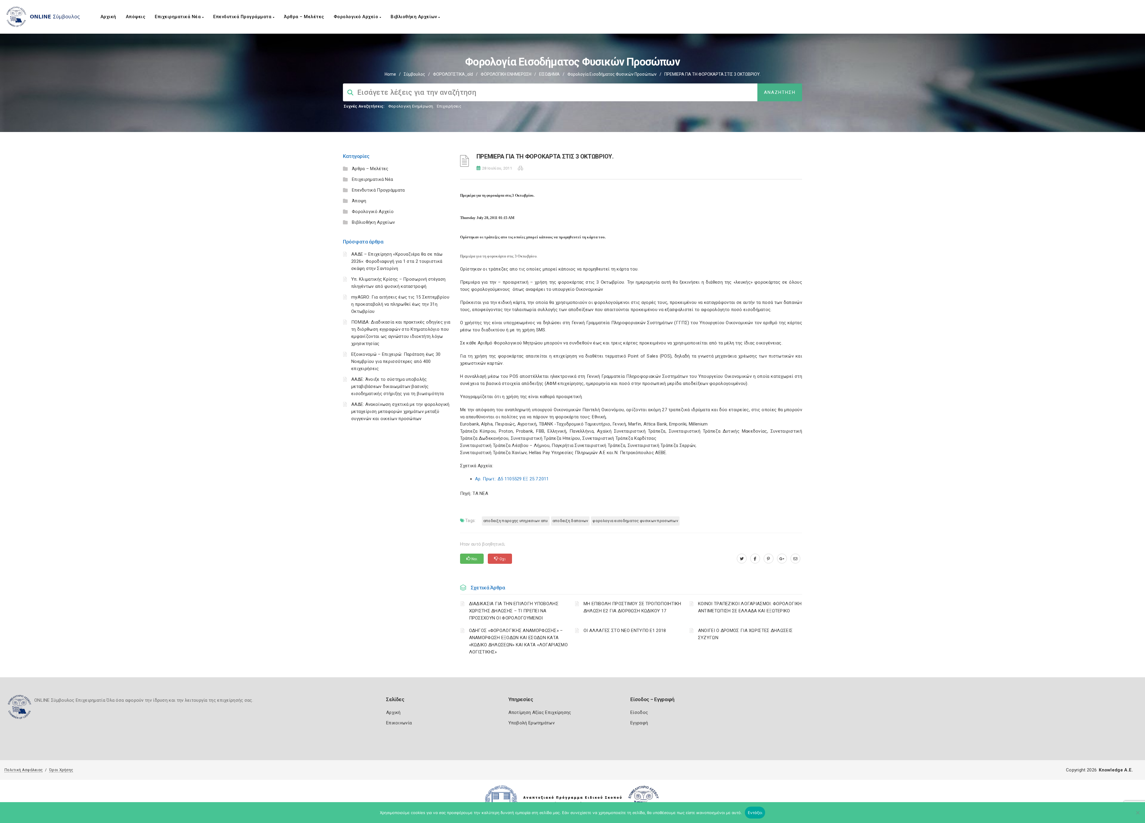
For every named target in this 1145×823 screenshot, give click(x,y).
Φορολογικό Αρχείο (357, 16)
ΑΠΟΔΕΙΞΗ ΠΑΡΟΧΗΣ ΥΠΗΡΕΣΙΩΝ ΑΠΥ (515, 520)
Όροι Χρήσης (61, 770)
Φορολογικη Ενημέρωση (410, 106)
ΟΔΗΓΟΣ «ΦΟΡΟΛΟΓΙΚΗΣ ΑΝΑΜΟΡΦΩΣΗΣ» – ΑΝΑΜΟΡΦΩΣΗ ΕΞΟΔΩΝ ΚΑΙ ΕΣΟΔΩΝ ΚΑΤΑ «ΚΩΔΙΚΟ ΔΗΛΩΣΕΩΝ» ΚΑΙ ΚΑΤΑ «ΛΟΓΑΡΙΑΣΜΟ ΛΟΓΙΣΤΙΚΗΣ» (518, 641)
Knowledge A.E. (1116, 770)
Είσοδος (639, 712)
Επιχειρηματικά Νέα (178, 16)
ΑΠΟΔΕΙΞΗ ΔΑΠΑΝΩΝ (570, 520)
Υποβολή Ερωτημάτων (531, 723)
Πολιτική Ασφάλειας (23, 770)
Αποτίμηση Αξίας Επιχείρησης (539, 712)
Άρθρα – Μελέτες (304, 16)
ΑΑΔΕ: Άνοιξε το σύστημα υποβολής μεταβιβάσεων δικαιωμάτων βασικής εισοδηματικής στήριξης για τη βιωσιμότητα (397, 386)
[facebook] (755, 558)
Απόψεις (136, 16)
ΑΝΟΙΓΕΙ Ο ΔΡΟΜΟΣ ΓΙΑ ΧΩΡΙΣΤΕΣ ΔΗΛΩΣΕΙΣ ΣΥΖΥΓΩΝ (745, 634)
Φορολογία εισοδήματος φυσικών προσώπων (612, 74)
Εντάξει (755, 812)
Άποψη (359, 201)
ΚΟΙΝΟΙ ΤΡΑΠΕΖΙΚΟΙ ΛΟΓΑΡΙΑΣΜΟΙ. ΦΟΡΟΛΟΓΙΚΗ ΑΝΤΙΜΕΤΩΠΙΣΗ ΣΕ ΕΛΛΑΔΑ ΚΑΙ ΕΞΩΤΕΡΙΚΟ (750, 607)
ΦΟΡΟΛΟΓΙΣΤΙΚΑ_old (453, 74)
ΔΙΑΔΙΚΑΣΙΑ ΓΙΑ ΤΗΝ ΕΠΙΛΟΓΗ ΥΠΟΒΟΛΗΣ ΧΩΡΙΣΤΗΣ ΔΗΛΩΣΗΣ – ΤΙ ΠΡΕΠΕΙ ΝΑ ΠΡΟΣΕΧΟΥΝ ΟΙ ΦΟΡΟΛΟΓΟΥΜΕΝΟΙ (514, 611)
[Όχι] (1138, 816)
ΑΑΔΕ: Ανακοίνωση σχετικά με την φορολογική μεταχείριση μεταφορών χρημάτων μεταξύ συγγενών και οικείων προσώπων (400, 411)
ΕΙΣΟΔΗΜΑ (549, 74)
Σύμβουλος (414, 74)
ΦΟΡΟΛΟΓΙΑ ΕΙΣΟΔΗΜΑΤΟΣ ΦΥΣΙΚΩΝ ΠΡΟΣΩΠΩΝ (635, 520)
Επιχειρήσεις (449, 106)
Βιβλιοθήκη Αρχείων (414, 16)
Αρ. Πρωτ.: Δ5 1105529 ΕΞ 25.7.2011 (512, 479)
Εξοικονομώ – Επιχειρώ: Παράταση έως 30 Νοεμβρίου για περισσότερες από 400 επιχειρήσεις (395, 361)
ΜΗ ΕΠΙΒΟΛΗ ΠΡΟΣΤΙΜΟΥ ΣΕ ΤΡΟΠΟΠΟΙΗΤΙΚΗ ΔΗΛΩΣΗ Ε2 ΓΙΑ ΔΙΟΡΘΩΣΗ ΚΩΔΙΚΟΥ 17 (632, 607)
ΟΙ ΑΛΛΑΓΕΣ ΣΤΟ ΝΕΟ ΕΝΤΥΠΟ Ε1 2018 (625, 630)
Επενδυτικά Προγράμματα (243, 16)
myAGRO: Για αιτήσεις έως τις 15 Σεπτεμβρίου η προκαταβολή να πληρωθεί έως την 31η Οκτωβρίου (400, 304)
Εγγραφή (639, 723)
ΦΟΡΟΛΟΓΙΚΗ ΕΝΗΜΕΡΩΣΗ (506, 74)
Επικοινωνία (399, 723)
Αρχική (108, 16)
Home (390, 74)
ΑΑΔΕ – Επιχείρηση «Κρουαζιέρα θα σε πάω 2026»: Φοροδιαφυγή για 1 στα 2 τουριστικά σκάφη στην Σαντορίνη (397, 261)
